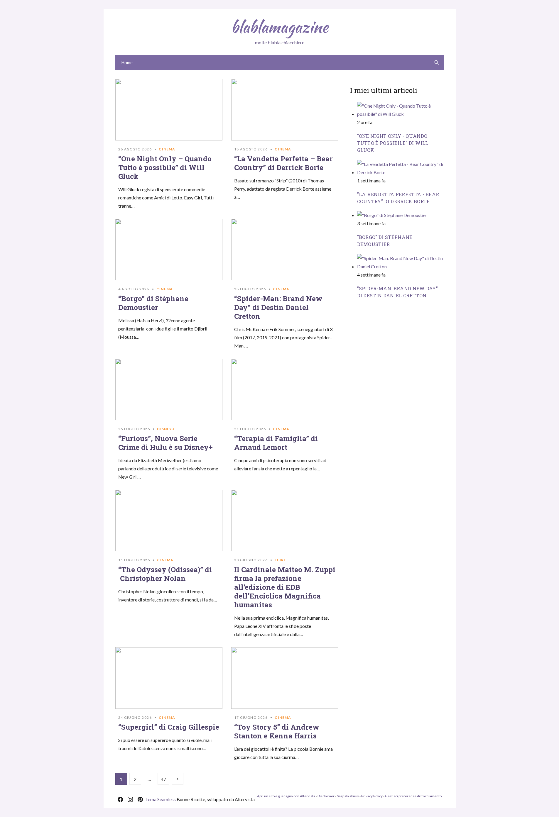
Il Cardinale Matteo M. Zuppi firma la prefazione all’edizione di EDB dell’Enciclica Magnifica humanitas (284, 587)
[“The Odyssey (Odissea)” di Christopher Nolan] (168, 520)
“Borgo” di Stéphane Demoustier (153, 303)
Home (127, 62)
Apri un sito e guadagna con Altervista (286, 796)
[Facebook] (120, 799)
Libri (280, 560)
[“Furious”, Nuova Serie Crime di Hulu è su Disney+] (168, 389)
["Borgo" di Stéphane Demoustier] (392, 215)
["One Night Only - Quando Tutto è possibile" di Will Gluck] (400, 114)
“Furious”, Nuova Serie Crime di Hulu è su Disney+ (165, 443)
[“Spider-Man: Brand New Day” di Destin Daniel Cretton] (284, 249)
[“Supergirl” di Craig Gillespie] (168, 678)
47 (163, 779)
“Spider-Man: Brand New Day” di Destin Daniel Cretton (278, 307)
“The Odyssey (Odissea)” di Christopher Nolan (165, 574)
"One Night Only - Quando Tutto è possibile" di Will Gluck (392, 143)
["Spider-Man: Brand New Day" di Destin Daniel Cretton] (400, 266)
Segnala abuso (348, 796)
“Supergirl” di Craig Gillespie (168, 727)
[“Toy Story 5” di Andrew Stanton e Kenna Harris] (284, 678)
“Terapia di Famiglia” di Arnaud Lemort (276, 443)
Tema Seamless (160, 799)
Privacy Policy (372, 796)
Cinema (167, 149)
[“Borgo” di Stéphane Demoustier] (168, 249)
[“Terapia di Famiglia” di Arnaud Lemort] (284, 389)
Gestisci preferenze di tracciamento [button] (413, 796)
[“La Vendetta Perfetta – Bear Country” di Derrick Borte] (284, 109)
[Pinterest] (140, 799)
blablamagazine (279, 27)
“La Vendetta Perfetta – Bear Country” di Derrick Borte (283, 163)
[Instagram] (130, 799)
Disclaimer (326, 796)
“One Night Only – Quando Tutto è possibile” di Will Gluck (165, 167)
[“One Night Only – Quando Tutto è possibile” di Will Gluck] (168, 109)
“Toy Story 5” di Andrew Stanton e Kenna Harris (276, 731)
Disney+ (166, 429)
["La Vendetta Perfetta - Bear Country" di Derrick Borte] (400, 172)
